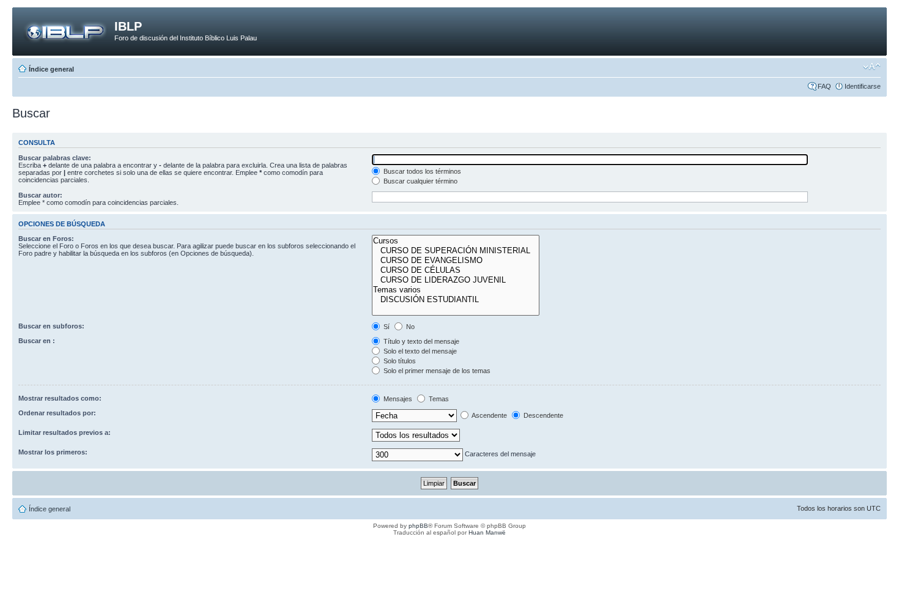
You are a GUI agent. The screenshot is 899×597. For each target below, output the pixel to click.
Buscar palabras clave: (54, 157)
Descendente (542, 415)
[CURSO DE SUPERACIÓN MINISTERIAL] (455, 251)
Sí (386, 326)
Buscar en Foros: (46, 238)
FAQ (824, 86)
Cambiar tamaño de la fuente (872, 66)
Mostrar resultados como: (60, 398)
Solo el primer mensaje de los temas (436, 370)
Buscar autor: (40, 195)
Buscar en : (36, 340)
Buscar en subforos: (51, 326)
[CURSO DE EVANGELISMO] (455, 260)
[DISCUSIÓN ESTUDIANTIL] (455, 300)
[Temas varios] (455, 290)
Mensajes (397, 398)
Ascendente (488, 415)
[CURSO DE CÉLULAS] (455, 270)
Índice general (51, 69)
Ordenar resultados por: (57, 413)
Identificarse (863, 86)
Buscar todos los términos (421, 171)
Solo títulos (399, 361)
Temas (438, 398)
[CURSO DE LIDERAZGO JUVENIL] (455, 280)
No (409, 326)
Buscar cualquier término (419, 181)
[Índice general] (64, 30)
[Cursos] (455, 241)
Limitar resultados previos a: (64, 432)
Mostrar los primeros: (52, 452)
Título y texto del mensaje (420, 341)
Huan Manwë (487, 532)
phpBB (418, 525)
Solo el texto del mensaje (419, 351)
